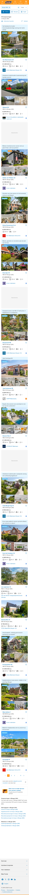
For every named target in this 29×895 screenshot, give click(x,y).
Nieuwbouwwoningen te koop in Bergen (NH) (13, 814)
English (6, 883)
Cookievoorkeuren (7, 892)
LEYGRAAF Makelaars (12, 446)
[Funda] (8, 2)
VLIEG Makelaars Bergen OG (14, 70)
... (17, 775)
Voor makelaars (5, 869)
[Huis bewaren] (26, 60)
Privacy (3, 890)
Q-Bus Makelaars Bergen (13, 675)
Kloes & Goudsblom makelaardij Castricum (14, 118)
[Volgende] (24, 775)
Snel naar (4, 861)
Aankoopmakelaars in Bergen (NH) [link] (10, 823)
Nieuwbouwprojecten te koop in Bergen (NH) (13, 816)
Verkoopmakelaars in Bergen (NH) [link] (10, 825)
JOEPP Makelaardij (11, 399)
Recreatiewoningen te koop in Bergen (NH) (12, 818)
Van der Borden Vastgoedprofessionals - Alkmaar (12, 596)
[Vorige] (5, 775)
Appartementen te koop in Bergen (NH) (11, 811)
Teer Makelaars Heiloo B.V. (13, 235)
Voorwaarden (10, 890)
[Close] (9, 7)
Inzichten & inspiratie (7, 865)
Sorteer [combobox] (26, 21)
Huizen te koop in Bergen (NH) (9, 809)
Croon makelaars (10, 188)
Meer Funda (4, 874)
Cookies (18, 890)
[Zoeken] (18, 7)
